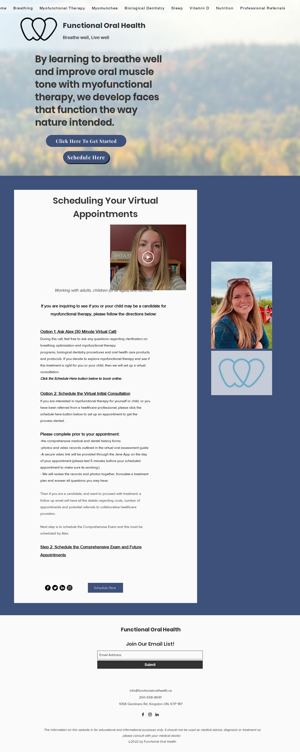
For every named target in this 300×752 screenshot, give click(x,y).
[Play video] (148, 257)
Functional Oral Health (104, 25)
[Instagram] (69, 588)
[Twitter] (55, 588)
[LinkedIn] (62, 588)
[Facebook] (48, 588)
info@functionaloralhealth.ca (151, 690)
